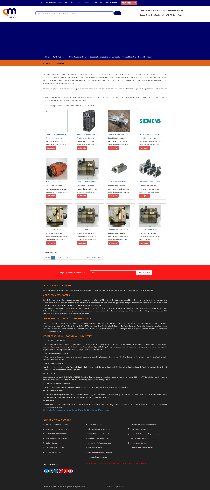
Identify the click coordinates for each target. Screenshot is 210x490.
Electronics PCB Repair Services (100, 429)
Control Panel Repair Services (142, 448)
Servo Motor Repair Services (56, 438)
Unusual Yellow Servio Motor (57, 182)
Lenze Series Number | (64, 410)
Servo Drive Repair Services (56, 429)
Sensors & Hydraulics (99, 57)
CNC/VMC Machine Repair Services (101, 434)
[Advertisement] (105, 37)
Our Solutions (58, 57)
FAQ (54, 487)
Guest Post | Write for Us (76, 487)
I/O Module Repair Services (98, 438)
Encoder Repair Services (55, 448)
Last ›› (100, 258)
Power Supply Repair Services (99, 443)
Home (47, 57)
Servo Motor (57, 229)
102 (83, 258)
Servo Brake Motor (118, 182)
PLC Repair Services (53, 452)
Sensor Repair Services (139, 438)
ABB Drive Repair (95, 425)
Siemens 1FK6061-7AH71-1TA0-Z (90, 134)
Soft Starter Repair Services (56, 434)
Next (94, 258)
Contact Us (48, 487)
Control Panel (128, 57)
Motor (87, 229)
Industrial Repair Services (100, 410)
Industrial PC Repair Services (141, 429)
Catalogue (113, 2)
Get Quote (51, 148)
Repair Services (145, 57)
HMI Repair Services (95, 448)
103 (88, 258)
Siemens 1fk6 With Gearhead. (119, 134)
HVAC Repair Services (139, 443)
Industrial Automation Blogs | (82, 410)
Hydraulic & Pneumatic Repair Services (145, 434)
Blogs (100, 2)
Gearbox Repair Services (97, 457)
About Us (116, 57)
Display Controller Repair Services (144, 425)
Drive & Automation (77, 57)
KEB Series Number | (50, 410)
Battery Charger (52, 443)
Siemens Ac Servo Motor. (88, 182)
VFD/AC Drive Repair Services (57, 424)
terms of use (62, 487)
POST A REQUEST (129, 3)
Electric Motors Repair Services (100, 452)
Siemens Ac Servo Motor (56, 134)
